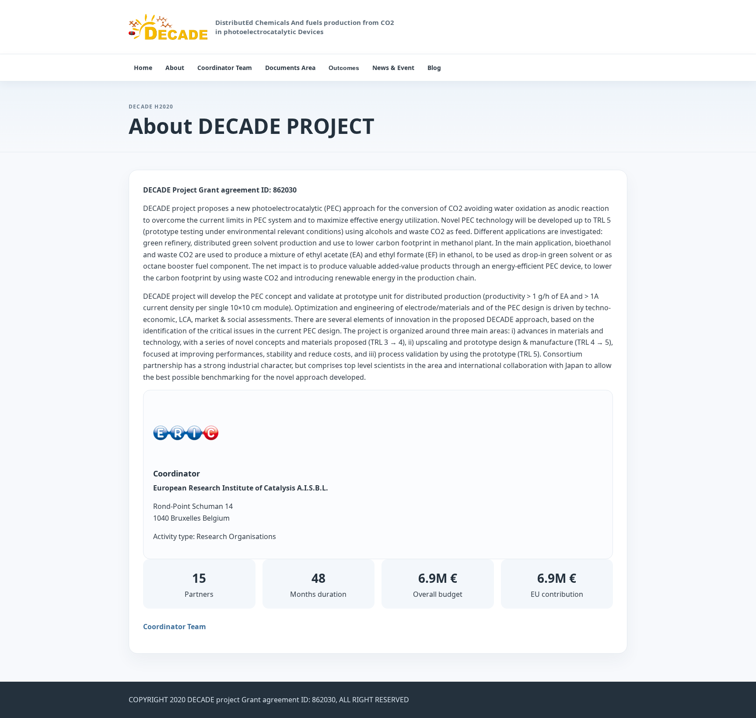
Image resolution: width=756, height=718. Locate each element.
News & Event (393, 67)
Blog (434, 67)
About (174, 67)
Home (143, 67)
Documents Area (290, 67)
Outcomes (344, 67)
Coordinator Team (224, 67)
